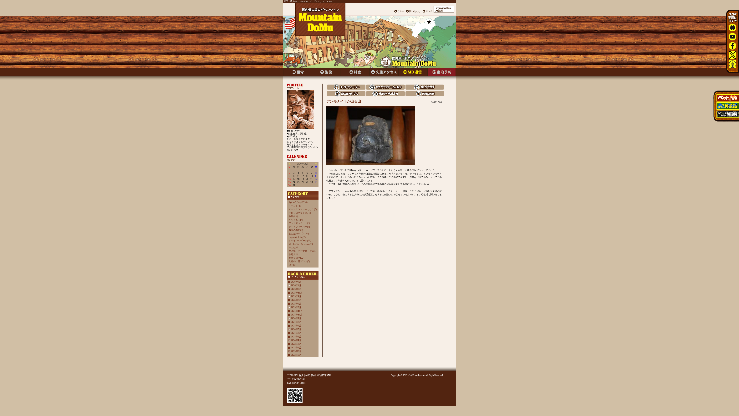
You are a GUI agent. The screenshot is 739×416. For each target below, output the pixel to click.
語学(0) (292, 264)
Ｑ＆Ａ (400, 11)
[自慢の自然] (424, 95)
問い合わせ (415, 11)
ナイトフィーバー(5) (299, 226)
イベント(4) (295, 206)
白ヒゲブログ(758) (298, 202)
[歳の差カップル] (346, 95)
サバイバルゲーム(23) (300, 240)
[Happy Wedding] (385, 95)
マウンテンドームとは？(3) (303, 209)
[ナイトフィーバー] (346, 89)
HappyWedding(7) (297, 237)
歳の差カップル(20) (299, 233)
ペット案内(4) (296, 219)
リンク (429, 11)
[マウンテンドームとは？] (385, 89)
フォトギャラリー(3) (299, 223)
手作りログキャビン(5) (300, 212)
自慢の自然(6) (296, 230)
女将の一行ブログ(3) (299, 261)
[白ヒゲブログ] (424, 89)
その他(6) (293, 247)
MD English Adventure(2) (301, 244)
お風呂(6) (293, 216)
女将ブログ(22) (296, 258)
